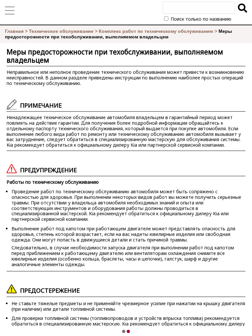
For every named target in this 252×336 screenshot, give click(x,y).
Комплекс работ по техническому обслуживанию (156, 31)
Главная (14, 31)
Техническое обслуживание (61, 31)
